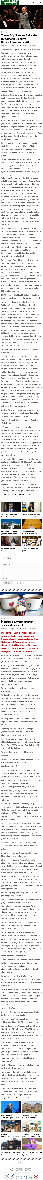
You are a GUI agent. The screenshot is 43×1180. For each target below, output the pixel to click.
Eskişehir (22, 494)
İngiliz (16, 1098)
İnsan (22, 1098)
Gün (9, 1098)
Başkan (5, 494)
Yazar (29, 1098)
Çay (4, 1098)
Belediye (13, 494)
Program (5, 499)
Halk (29, 494)
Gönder (7, 583)
